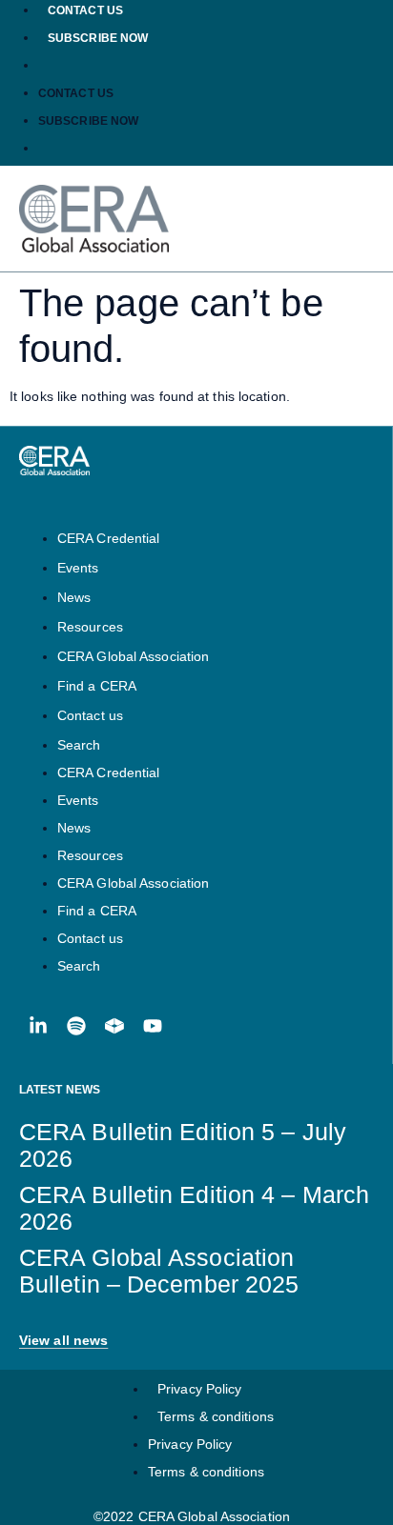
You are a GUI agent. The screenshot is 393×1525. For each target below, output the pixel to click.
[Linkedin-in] (38, 1026)
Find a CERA (96, 685)
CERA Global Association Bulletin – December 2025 (159, 1270)
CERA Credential (108, 538)
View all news (63, 1340)
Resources (90, 626)
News (74, 597)
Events (78, 567)
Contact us (85, 10)
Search (79, 744)
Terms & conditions (215, 1416)
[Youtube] (153, 1026)
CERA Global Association (133, 656)
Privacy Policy (199, 1388)
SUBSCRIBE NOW (98, 38)
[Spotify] (76, 1026)
